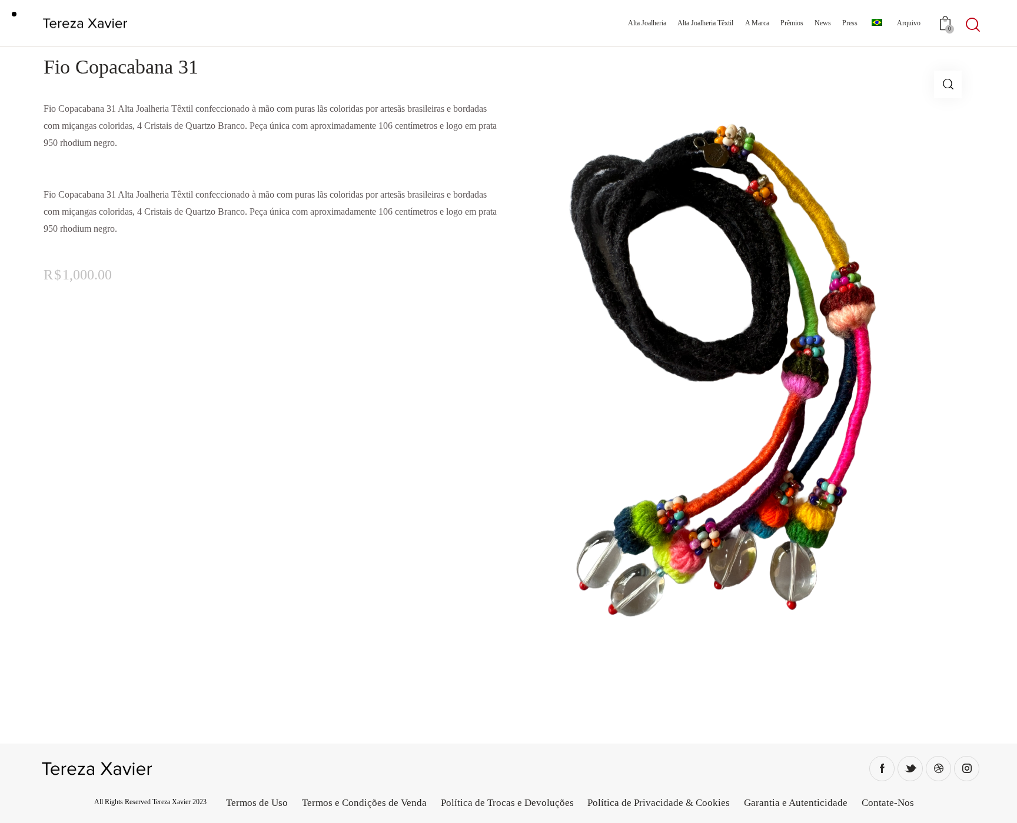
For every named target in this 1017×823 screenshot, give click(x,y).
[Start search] (973, 25)
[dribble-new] (938, 768)
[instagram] (966, 768)
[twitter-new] (910, 768)
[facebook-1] (882, 768)
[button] (948, 84)
